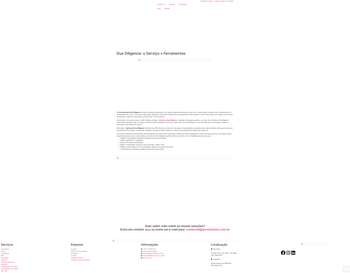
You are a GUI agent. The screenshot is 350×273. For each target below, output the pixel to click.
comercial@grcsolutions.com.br (208, 229)
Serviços (160, 4)
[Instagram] (288, 252)
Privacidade (183, 4)
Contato (167, 8)
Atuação (172, 4)
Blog (159, 8)
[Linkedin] (293, 252)
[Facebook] (283, 252)
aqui (148, 229)
